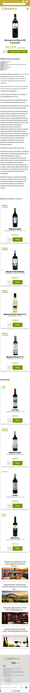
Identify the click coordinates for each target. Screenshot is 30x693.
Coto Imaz (3, 387)
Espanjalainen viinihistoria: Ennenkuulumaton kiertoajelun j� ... (15, 587)
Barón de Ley (4, 515)
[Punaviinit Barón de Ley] (15, 536)
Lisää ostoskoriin (15, 51)
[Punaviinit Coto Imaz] (15, 408)
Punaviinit (17, 74)
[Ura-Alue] (28, 9)
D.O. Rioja (11, 81)
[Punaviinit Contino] (15, 493)
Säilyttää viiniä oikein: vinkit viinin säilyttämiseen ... (15, 609)
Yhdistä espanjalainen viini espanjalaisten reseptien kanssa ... (15, 564)
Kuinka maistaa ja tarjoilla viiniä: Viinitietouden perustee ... (15, 631)
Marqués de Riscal (13, 59)
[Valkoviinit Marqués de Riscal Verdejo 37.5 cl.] (15, 312)
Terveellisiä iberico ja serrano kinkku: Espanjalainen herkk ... (12, 669)
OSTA (17, 239)
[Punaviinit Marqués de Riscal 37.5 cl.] (15, 355)
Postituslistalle (8, 681)
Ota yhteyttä (8, 679)
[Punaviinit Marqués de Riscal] (15, 227)
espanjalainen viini (5, 76)
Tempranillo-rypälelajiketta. (8, 91)
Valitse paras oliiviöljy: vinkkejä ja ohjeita (13, 671)
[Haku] (27, 4)
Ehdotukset (7, 680)
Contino (4, 471)
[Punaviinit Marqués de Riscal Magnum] (15, 270)
